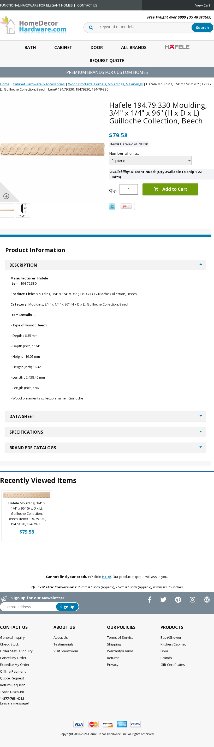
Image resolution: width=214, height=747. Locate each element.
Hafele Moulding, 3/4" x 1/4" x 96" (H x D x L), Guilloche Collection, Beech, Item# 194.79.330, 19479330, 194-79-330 (27, 513)
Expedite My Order (14, 664)
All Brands (133, 47)
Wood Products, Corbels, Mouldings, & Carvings (105, 84)
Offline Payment (13, 671)
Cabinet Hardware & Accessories (39, 84)
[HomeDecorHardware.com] (33, 24)
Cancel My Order (13, 657)
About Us (61, 637)
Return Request (12, 685)
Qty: (113, 190)
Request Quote (107, 60)
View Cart (202, 5)
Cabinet (63, 47)
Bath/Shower (170, 637)
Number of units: (124, 153)
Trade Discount (12, 691)
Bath (30, 47)
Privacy (112, 664)
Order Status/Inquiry (16, 651)
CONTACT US (87, 5)
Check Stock (9, 644)
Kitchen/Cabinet (173, 644)
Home (4, 84)
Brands (166, 657)
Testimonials (64, 644)
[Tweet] (112, 208)
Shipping (114, 644)
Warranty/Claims (120, 651)
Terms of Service (120, 637)
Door (97, 47)
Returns (113, 657)
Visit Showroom (66, 651)
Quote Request (12, 678)
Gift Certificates (172, 664)
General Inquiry (12, 637)
